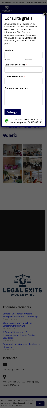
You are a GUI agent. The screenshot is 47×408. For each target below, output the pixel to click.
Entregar (12, 112)
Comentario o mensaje (16, 88)
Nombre (9, 50)
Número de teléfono (16, 64)
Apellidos (28, 60)
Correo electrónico (15, 76)
